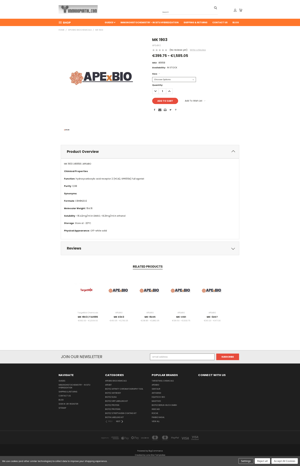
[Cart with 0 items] (240, 10)
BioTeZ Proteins (112, 409)
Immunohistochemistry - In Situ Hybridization (149, 22)
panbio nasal (158, 417)
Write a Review (198, 49)
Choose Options (87, 293)
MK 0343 (119, 316)
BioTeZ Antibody (113, 393)
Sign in (62, 404)
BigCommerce (156, 450)
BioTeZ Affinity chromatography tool (124, 389)
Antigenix (156, 393)
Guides (109, 22)
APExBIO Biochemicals (116, 380)
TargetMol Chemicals (163, 380)
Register (74, 404)
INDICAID (156, 409)
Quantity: (157, 85)
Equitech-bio (158, 397)
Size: (156, 73)
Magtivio (156, 401)
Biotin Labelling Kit (114, 417)
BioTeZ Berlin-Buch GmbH (164, 405)
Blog (235, 22)
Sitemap (62, 408)
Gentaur (156, 389)
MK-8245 (150, 316)
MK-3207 (212, 316)
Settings (246, 461)
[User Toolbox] (235, 10)
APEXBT (108, 384)
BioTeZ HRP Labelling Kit (116, 401)
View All (156, 421)
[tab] (150, 151)
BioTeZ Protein (112, 405)
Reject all (262, 461)
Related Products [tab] (148, 267)
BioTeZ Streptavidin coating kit (121, 413)
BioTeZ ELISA (111, 397)
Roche (155, 413)
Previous (292, 456)
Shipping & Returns (195, 22)
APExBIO (155, 384)
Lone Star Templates (155, 455)
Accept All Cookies (284, 461)
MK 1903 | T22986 (88, 316)
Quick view (88, 287)
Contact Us (220, 22)
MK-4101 (181, 316)
